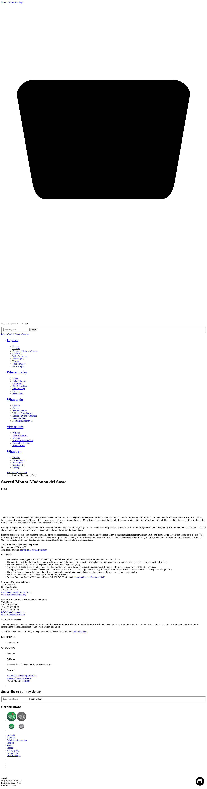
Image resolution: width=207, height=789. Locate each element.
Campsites (17, 383)
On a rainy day (19, 460)
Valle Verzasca (18, 364)
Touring (15, 468)
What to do (15, 399)
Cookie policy (13, 753)
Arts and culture (19, 410)
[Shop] (103, 319)
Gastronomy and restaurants (24, 416)
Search (33, 330)
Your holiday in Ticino (17, 472)
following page (80, 631)
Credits (10, 748)
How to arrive (18, 445)
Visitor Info (15, 427)
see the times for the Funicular (33, 550)
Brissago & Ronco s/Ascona (25, 351)
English (11, 334)
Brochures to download (22, 440)
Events (15, 408)
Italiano (4, 334)
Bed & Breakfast (19, 386)
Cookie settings (13, 755)
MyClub (16, 438)
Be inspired (17, 462)
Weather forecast (19, 435)
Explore (12, 340)
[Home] (12, 2)
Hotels (15, 378)
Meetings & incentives (22, 421)
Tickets (26, 681)
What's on (14, 451)
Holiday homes (19, 381)
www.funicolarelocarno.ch (13, 614)
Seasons (16, 457)
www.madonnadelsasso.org (13, 594)
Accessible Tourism (21, 443)
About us (11, 737)
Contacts (11, 735)
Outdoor (16, 405)
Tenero (15, 361)
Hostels (15, 391)
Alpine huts (17, 393)
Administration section (17, 740)
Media (9, 745)
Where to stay (17, 372)
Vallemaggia (17, 359)
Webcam (16, 433)
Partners (10, 743)
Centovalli (17, 353)
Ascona (15, 346)
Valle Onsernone (19, 356)
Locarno (16, 348)
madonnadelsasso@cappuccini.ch (89, 577)
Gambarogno (18, 366)
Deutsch (18, 334)
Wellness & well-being (22, 413)
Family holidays (19, 418)
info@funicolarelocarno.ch (13, 612)
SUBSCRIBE (36, 699)
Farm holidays (18, 388)
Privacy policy (13, 750)
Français (25, 334)
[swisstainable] (16, 720)
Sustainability (18, 465)
